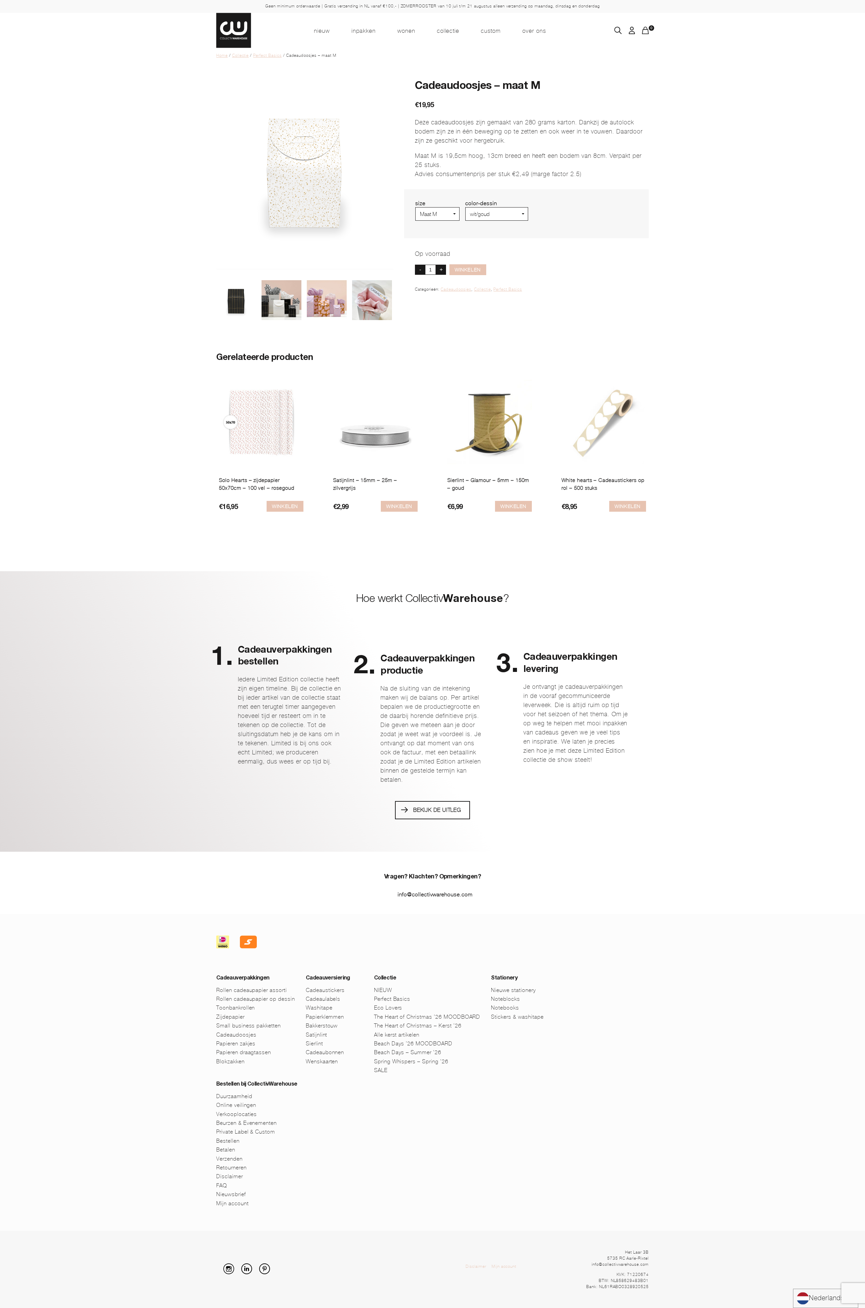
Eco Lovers (388, 1007)
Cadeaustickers (325, 990)
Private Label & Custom (245, 1132)
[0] (645, 32)
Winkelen (468, 269)
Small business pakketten (248, 1025)
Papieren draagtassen (243, 1052)
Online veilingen (236, 1105)
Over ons (534, 30)
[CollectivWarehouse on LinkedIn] (249, 1272)
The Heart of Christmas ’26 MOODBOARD (427, 1017)
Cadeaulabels (323, 999)
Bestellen (228, 1141)
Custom (491, 30)
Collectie (448, 30)
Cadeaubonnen (325, 1052)
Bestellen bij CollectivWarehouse (256, 1084)
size (420, 203)
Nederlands (826, 1298)
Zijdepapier (230, 1017)
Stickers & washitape (517, 1017)
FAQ (221, 1185)
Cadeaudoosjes (456, 289)
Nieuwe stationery (513, 990)
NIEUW (322, 30)
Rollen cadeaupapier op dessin (255, 999)
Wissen (474, 223)
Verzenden (229, 1159)
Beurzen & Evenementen (246, 1123)
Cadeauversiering (328, 978)
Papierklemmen (325, 1017)
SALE (381, 1070)
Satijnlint (316, 1035)
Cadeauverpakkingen (242, 978)
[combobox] (825, 1298)
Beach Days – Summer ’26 (407, 1052)
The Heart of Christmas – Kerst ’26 (418, 1025)
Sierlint (314, 1043)
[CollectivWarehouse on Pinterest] (267, 1272)
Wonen (406, 30)
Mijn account (232, 1203)
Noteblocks (505, 999)
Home (222, 55)
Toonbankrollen (235, 1007)
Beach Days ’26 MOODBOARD (413, 1043)
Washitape (319, 1007)
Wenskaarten (322, 1061)
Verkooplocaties (236, 1114)
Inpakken (363, 30)
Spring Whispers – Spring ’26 (411, 1061)
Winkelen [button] (628, 506)
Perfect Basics (267, 55)
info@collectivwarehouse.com (435, 894)
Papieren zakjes (235, 1043)
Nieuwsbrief (231, 1194)
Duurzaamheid (234, 1096)
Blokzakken (230, 1061)
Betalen (225, 1149)
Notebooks (505, 1007)
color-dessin (481, 203)
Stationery (504, 978)
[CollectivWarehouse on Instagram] (231, 1272)
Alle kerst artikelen (396, 1035)
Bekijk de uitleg (437, 810)
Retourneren (231, 1167)
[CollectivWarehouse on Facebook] (219, 1272)
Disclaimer (229, 1176)
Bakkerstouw (322, 1025)
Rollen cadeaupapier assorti (251, 990)
